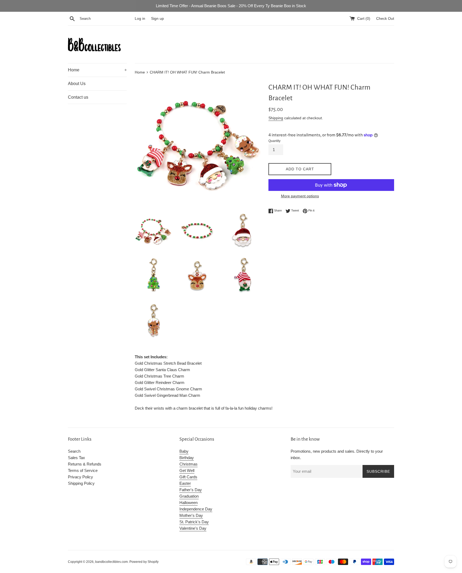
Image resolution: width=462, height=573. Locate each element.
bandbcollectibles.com (111, 562)
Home (97, 70)
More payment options (300, 196)
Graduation (189, 496)
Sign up (157, 19)
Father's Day (190, 489)
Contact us (78, 97)
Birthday (186, 457)
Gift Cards (188, 477)
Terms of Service (83, 470)
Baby (183, 451)
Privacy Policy (80, 477)
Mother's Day (191, 515)
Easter (185, 483)
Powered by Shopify (144, 562)
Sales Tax (76, 457)
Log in (140, 19)
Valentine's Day (192, 528)
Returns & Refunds (84, 464)
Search (74, 451)
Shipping (275, 118)
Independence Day (195, 509)
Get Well (186, 470)
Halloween (188, 502)
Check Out (385, 19)
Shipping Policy (81, 483)
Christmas (188, 464)
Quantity (274, 141)
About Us (77, 83)
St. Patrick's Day (194, 522)
